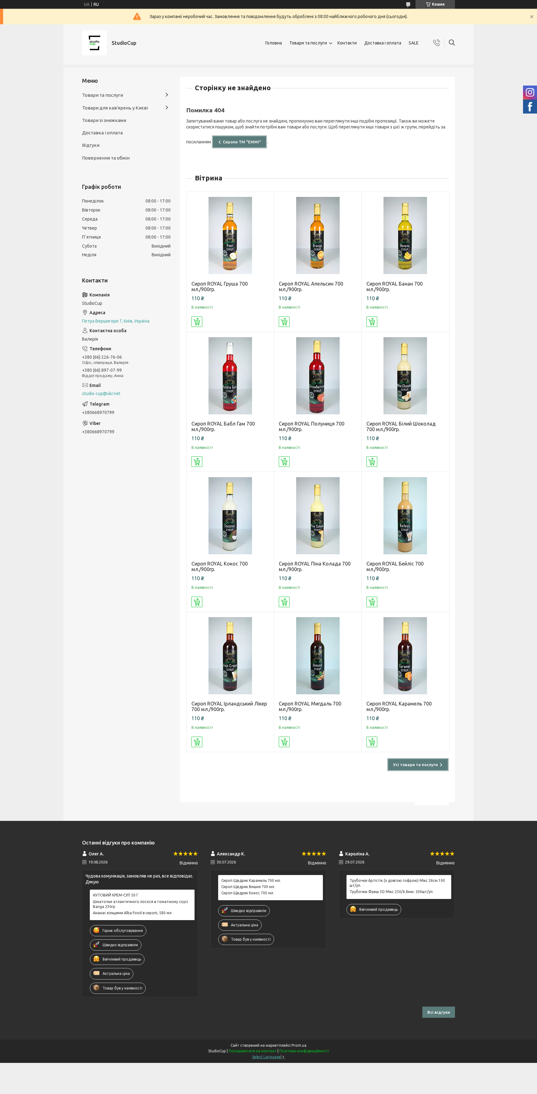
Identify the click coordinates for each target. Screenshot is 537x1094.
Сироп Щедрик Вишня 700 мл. (248, 887)
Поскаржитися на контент (253, 1051)
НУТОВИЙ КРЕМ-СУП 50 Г (115, 895)
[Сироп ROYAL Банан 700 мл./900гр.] (405, 235)
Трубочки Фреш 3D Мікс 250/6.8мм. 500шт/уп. (392, 892)
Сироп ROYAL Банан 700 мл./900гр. (394, 286)
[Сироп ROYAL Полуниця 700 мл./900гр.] (317, 375)
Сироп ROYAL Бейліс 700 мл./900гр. (395, 566)
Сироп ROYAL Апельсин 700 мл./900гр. (311, 286)
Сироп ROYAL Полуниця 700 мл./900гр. (311, 426)
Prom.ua (298, 1045)
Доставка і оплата (382, 42)
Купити (196, 321)
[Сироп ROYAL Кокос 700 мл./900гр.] (230, 515)
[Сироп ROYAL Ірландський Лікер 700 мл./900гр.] (230, 656)
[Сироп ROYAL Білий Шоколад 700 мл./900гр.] (405, 375)
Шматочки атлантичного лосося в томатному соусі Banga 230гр (140, 904)
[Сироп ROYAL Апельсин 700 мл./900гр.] (317, 235)
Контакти (347, 42)
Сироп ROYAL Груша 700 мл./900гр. (219, 286)
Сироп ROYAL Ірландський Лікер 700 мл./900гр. (229, 706)
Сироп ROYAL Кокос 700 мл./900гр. (219, 566)
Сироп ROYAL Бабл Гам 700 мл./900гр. (223, 426)
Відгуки (90, 145)
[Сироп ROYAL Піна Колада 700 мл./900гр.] (317, 515)
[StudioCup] (94, 42)
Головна (273, 42)
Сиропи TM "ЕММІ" (242, 142)
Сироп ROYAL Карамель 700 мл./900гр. (399, 706)
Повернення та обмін (106, 158)
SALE (414, 42)
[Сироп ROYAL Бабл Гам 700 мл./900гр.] (230, 375)
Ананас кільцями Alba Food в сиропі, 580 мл (132, 913)
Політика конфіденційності (304, 1051)
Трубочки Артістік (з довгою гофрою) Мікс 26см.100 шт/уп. (397, 882)
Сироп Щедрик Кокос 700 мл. (247, 893)
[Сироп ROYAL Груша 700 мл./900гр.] (230, 235)
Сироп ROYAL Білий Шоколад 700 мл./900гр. (401, 426)
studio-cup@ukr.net (101, 393)
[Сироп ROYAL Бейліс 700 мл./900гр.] (405, 515)
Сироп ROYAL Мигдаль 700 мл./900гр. (310, 706)
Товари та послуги (308, 42)
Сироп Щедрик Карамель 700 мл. (251, 880)
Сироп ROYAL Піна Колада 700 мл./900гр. (315, 566)
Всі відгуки (438, 1012)
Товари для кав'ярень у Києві (115, 107)
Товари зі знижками (104, 120)
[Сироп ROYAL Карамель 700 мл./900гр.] (405, 656)
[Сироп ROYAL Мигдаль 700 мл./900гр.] (317, 656)
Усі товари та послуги (415, 764)
